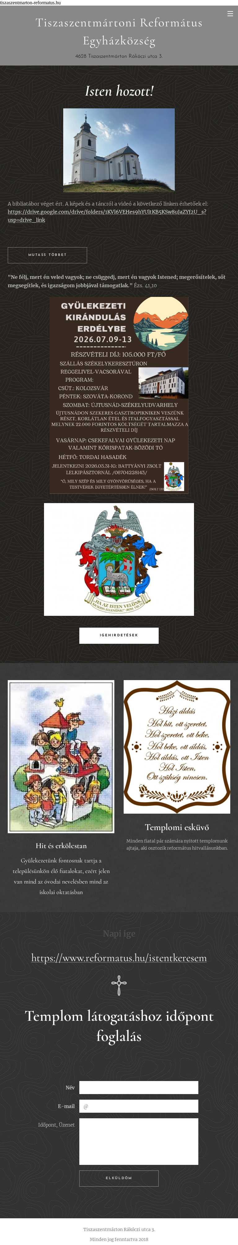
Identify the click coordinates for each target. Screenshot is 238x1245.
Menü (230, 13)
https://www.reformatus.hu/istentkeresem (119, 957)
